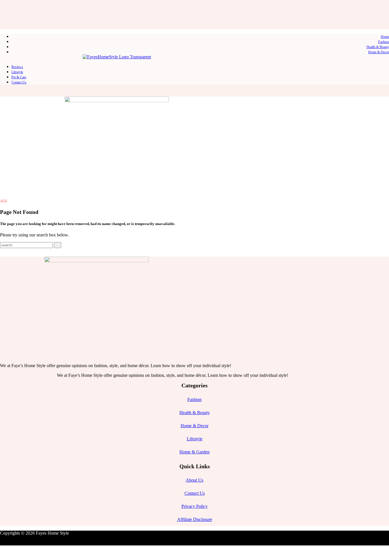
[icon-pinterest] (15, 4)
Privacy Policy (194, 506)
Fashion (383, 42)
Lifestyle (17, 72)
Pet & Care (18, 77)
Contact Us (18, 82)
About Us (194, 480)
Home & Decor (378, 52)
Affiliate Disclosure (194, 519)
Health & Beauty (378, 47)
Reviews (17, 67)
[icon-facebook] (5, 4)
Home (385, 37)
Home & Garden (194, 451)
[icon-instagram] (10, 4)
